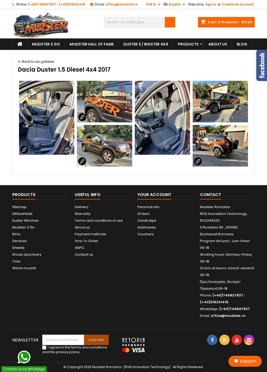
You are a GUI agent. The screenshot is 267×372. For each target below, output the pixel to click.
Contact (210, 195)
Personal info (148, 206)
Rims (16, 234)
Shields (18, 247)
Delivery (81, 206)
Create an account (238, 4)
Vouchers (145, 234)
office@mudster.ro (122, 4)
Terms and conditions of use (99, 220)
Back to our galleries (38, 61)
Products (188, 44)
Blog (242, 44)
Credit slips (146, 220)
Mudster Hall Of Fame (92, 44)
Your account (154, 195)
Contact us (84, 254)
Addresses (146, 227)
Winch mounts (24, 268)
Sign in (210, 4)
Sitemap (19, 206)
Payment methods (90, 234)
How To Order (86, 240)
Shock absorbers (26, 254)
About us (217, 44)
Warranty (82, 213)
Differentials (22, 213)
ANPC (79, 247)
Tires (16, 261)
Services (19, 240)
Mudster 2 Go (46, 44)
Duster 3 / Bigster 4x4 (145, 44)
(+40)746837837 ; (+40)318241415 (56, 4)
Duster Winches (25, 220)
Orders (143, 213)
